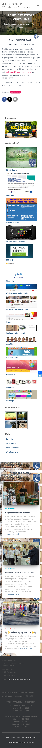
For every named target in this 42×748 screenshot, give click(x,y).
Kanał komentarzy (12, 448)
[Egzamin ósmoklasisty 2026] (21, 553)
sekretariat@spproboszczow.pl (18, 72)
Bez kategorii (15, 92)
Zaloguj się (10, 439)
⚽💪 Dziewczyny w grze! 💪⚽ (21, 632)
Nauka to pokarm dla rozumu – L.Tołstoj (21, 737)
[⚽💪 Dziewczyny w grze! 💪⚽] (21, 613)
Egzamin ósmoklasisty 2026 (19, 572)
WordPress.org (12, 452)
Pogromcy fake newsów (17, 512)
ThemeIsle (29, 743)
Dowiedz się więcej (12, 534)
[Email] (40, 375)
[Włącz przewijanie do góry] (37, 743)
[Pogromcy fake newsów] (21, 493)
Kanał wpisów (11, 443)
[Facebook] (40, 372)
